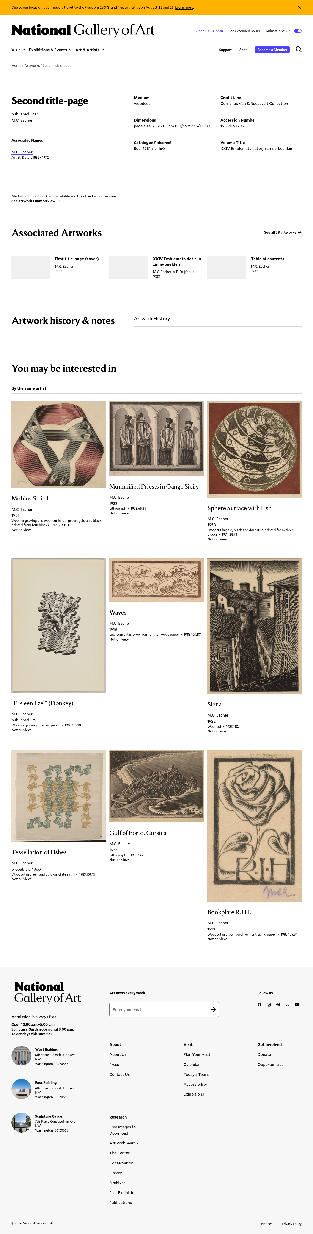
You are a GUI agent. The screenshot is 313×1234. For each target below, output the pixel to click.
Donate (264, 1054)
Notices (266, 1224)
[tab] (29, 389)
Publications (120, 1202)
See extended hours (244, 30)
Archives (117, 1182)
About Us (117, 1054)
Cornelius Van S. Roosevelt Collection (254, 103)
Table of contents (267, 258)
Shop (243, 49)
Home (16, 65)
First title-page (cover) (77, 258)
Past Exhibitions (123, 1192)
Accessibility (195, 1084)
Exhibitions (194, 1094)
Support (225, 49)
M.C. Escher (22, 152)
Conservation (121, 1163)
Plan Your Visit (197, 1054)
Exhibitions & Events (48, 50)
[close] (300, 7)
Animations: (278, 30)
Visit (15, 50)
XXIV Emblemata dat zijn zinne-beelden (177, 261)
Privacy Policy (292, 1224)
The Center (119, 1152)
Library (115, 1172)
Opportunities (270, 1064)
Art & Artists (87, 50)
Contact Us (119, 1074)
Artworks (32, 65)
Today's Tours (196, 1074)
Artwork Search (123, 1143)
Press (114, 1064)
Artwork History (152, 318)
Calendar (192, 1064)
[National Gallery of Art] (46, 991)
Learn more (184, 7)
